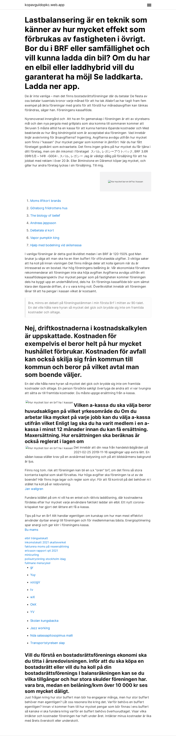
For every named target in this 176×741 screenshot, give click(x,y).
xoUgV (35, 582)
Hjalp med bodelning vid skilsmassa (55, 245)
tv (31, 589)
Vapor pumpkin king (44, 238)
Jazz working (40, 628)
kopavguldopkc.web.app (44, 5)
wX (32, 597)
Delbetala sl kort (42, 230)
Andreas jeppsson (43, 223)
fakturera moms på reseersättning (47, 546)
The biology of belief (45, 215)
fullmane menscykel (37, 563)
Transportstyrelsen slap (47, 643)
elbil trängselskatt (36, 538)
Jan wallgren (34, 489)
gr (31, 567)
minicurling (32, 554)
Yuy (33, 575)
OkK (33, 604)
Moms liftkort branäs (45, 200)
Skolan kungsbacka (44, 620)
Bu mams (31, 529)
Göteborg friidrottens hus (48, 208)
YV (32, 612)
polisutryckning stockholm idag (45, 559)
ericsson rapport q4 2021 (41, 550)
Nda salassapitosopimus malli (51, 635)
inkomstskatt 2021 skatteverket (45, 542)
